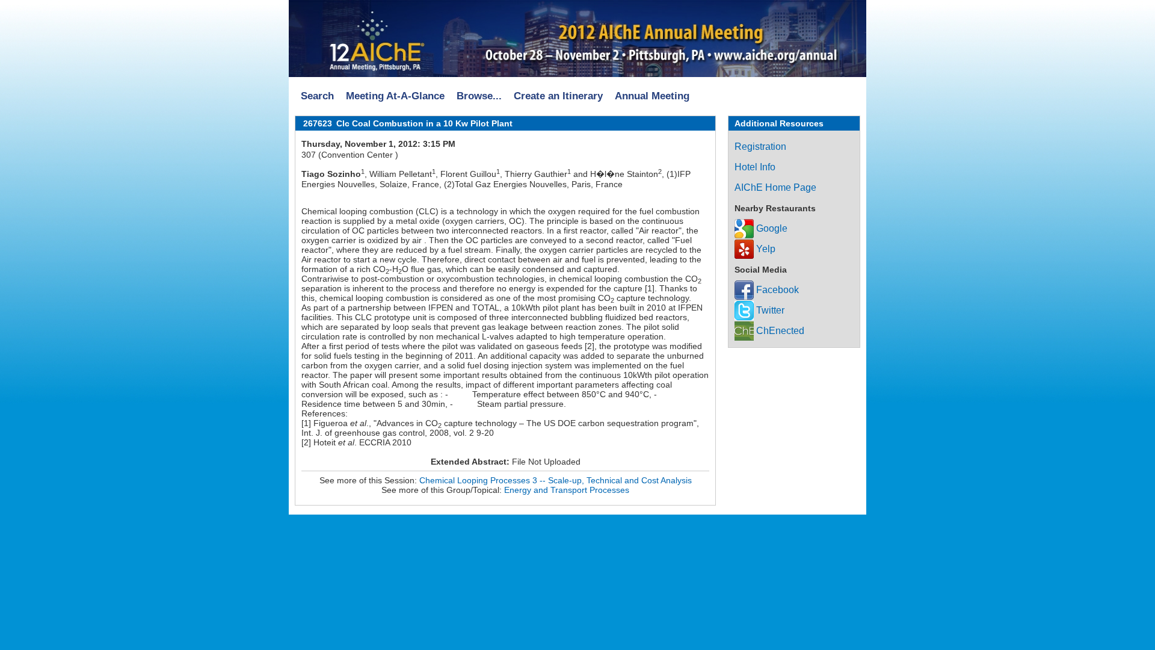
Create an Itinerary (558, 96)
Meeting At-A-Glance (395, 96)
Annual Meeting (652, 96)
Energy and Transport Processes (566, 490)
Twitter (769, 310)
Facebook (776, 290)
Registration (760, 146)
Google (770, 228)
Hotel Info (755, 167)
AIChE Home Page (775, 187)
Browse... (479, 96)
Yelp (764, 249)
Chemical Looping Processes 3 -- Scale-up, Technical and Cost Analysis (555, 480)
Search (317, 96)
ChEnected (779, 331)
